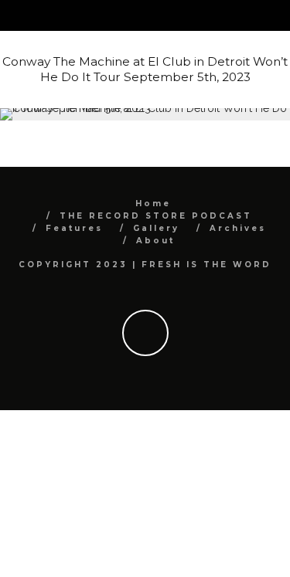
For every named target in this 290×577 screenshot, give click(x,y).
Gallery (156, 228)
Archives (238, 228)
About (155, 241)
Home (153, 204)
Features (74, 228)
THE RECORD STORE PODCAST (156, 216)
